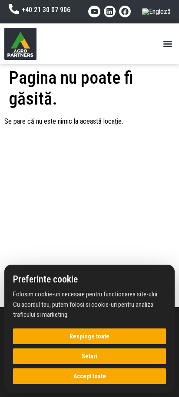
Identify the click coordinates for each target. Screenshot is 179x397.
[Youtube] (94, 11)
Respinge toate (89, 336)
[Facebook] (125, 11)
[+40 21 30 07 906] (14, 9)
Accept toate (89, 376)
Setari (89, 356)
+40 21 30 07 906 (46, 10)
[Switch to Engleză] (156, 12)
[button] (167, 43)
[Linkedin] (110, 11)
